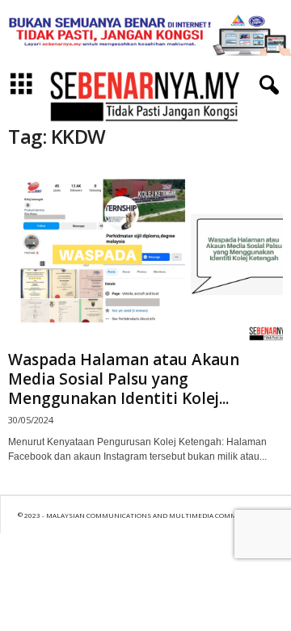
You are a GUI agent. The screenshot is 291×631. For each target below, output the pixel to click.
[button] (266, 85)
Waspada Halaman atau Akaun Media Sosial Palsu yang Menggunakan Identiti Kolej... (123, 379)
